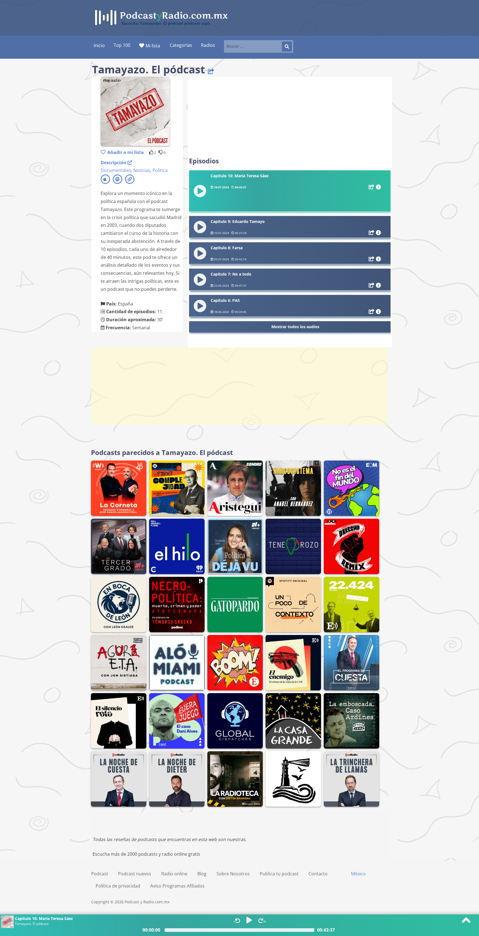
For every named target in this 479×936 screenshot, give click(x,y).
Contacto (318, 874)
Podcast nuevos (134, 874)
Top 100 (122, 45)
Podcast (99, 874)
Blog (202, 874)
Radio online (174, 874)
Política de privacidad (118, 886)
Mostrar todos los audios (295, 326)
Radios (208, 45)
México (358, 874)
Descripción (114, 163)
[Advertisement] (290, 117)
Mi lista (153, 46)
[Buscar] (287, 47)
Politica (160, 170)
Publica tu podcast (279, 874)
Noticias (141, 170)
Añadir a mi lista (125, 152)
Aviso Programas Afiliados (177, 886)
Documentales (116, 170)
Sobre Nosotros (233, 874)
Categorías (181, 45)
